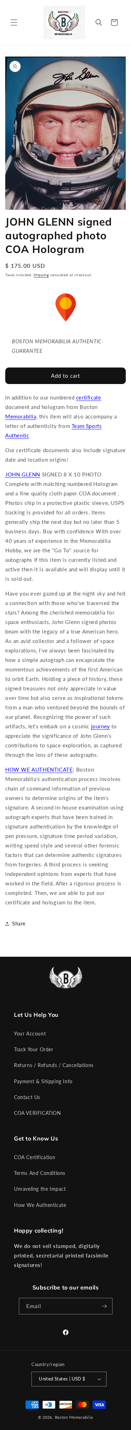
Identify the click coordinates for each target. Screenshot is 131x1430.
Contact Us (27, 1097)
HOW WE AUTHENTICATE (39, 769)
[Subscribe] (104, 1306)
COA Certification (34, 1157)
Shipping (41, 275)
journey (100, 726)
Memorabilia (20, 416)
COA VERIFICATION (37, 1113)
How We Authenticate (40, 1205)
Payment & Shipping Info (43, 1081)
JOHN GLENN (22, 474)
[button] (14, 22)
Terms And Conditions (39, 1173)
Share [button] (19, 924)
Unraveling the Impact (40, 1189)
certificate (88, 397)
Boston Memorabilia (74, 1417)
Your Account (30, 1033)
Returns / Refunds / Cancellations (54, 1065)
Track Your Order (33, 1049)
